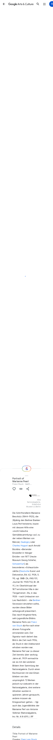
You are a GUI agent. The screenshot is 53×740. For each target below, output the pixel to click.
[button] (4, 4)
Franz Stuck (17, 484)
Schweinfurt (18, 564)
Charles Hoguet (20, 545)
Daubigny (25, 542)
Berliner (36, 600)
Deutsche (25, 571)
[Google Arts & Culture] (21, 4)
